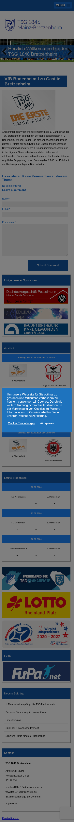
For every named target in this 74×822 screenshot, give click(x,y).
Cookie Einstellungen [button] (21, 423)
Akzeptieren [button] (47, 423)
